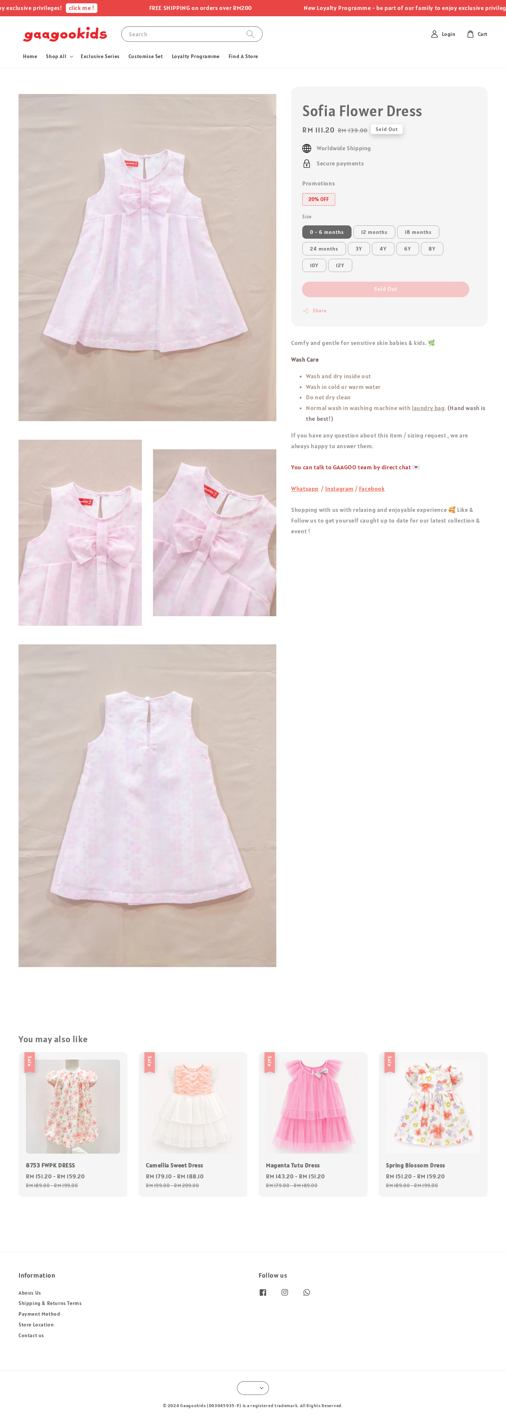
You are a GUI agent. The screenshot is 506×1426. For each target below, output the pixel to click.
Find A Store (243, 56)
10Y (314, 265)
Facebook (372, 488)
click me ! (48, 7)
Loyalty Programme (196, 56)
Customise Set (146, 56)
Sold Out (385, 288)
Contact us (31, 1335)
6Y (407, 248)
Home (30, 56)
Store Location (36, 1324)
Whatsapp (305, 488)
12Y (340, 265)
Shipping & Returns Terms (50, 1303)
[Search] (250, 34)
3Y (359, 248)
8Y (432, 248)
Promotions (318, 183)
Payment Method (39, 1314)
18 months (418, 232)
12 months (374, 232)
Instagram (339, 488)
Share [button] (319, 310)
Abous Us (30, 1292)
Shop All (56, 56)
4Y (383, 248)
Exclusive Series (100, 56)
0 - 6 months (327, 232)
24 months (324, 248)
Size (307, 217)
